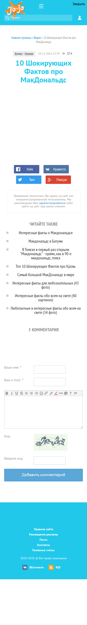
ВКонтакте (37, 567)
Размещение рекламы (43, 535)
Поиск (43, 540)
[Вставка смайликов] (41, 393)
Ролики (29, 54)
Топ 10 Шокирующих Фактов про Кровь (46, 266)
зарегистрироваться (52, 203)
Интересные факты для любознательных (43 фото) (45, 285)
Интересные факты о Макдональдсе (46, 232)
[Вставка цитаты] (65, 393)
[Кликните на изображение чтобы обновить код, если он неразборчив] (51, 450)
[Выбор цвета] (55, 393)
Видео (18, 54)
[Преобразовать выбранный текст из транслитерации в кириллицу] (70, 393)
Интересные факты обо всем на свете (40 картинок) (45, 297)
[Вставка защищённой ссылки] (51, 393)
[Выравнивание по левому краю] (26, 393)
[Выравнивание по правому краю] (36, 393)
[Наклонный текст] (11, 393)
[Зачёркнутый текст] (21, 393)
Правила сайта (43, 529)
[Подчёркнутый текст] (16, 393)
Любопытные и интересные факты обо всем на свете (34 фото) (46, 310)
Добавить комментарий (43, 475)
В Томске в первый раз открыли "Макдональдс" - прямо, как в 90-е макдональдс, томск (45, 253)
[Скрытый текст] (60, 393)
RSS (58, 567)
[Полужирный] (6, 393)
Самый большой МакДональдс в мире (45, 274)
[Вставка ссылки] (46, 393)
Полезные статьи (43, 550)
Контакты (43, 545)
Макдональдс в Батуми (46, 241)
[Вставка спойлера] (75, 393)
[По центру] (31, 393)
